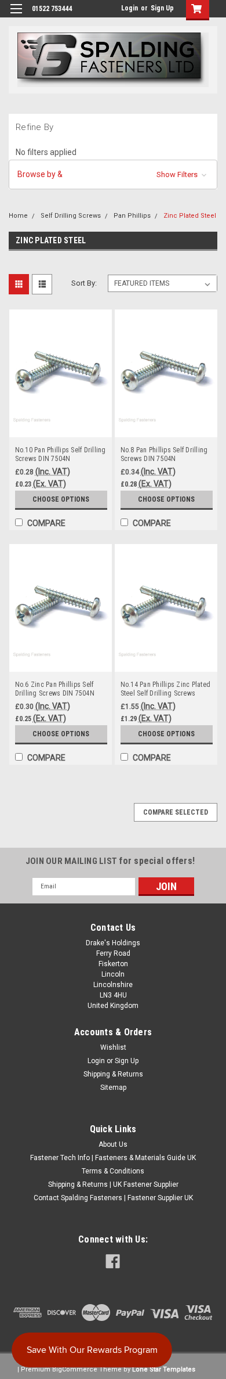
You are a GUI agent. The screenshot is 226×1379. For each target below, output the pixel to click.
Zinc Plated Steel (189, 215)
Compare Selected (175, 812)
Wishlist (113, 1047)
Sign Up (162, 8)
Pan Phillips (132, 215)
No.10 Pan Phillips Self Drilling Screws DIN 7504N (60, 454)
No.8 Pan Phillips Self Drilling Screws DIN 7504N (164, 454)
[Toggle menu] (16, 16)
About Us (113, 1144)
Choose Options (60, 499)
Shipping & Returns (113, 1074)
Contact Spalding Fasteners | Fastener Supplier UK (113, 1198)
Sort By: (84, 283)
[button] (113, 174)
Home (18, 215)
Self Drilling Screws (71, 215)
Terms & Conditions (113, 1171)
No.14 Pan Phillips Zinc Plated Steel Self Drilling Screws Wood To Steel (166, 689)
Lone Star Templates (163, 1369)
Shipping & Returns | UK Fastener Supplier (113, 1184)
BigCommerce (74, 1369)
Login (129, 8)
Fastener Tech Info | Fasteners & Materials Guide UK (113, 1158)
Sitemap (113, 1087)
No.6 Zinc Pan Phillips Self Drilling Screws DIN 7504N (54, 689)
